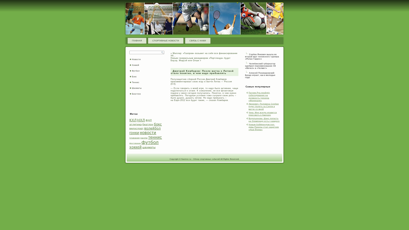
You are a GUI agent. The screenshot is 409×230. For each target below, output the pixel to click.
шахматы (149, 147)
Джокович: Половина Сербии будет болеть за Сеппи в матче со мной (264, 106)
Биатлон (136, 94)
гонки (134, 133)
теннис (155, 137)
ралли (144, 138)
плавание (134, 138)
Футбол (136, 71)
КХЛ (133, 120)
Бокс (134, 77)
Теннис (135, 82)
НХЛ (141, 120)
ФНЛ (149, 120)
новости (148, 132)
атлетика (135, 124)
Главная (137, 41)
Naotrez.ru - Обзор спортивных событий (200, 159)
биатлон (147, 124)
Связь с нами (197, 41)
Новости (136, 59)
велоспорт (136, 128)
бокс (158, 124)
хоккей (135, 147)
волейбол (152, 128)
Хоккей (135, 65)
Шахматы (137, 88)
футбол (150, 142)
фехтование (135, 143)
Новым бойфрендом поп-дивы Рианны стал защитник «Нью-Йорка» (264, 127)
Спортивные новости (165, 41)
